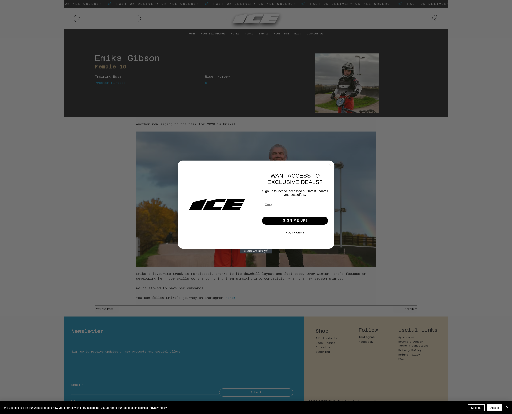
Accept (494, 408)
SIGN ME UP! (295, 220)
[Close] (507, 407)
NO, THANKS (295, 232)
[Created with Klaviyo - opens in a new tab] (256, 251)
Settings (476, 408)
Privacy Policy (158, 408)
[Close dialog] (329, 165)
